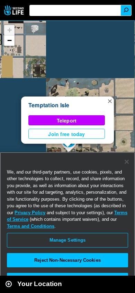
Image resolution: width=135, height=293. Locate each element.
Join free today (66, 134)
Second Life (14, 10)
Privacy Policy (30, 212)
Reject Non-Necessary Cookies (67, 260)
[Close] (126, 161)
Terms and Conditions (30, 226)
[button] (110, 101)
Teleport (67, 120)
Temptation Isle (49, 105)
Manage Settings (68, 240)
